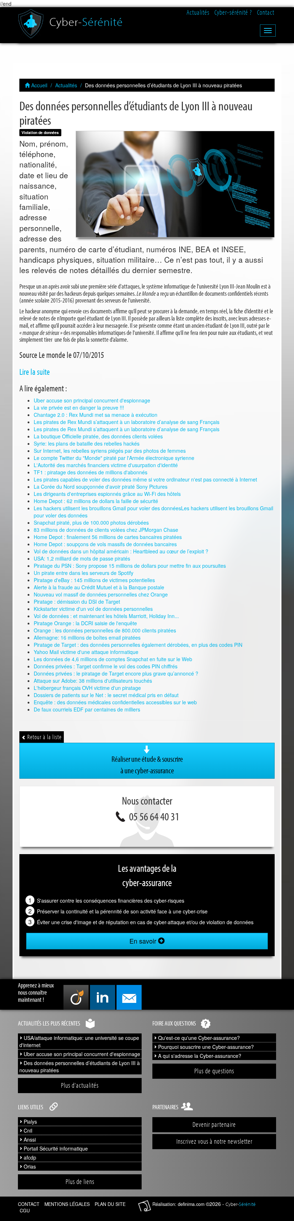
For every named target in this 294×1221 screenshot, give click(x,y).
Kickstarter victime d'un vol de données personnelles (93, 608)
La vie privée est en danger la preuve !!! (79, 407)
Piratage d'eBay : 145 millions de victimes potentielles (94, 580)
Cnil (27, 1130)
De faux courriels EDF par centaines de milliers (87, 709)
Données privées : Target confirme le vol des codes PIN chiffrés (105, 666)
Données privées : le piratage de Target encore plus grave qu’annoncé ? (116, 673)
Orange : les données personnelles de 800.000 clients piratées (105, 630)
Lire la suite (34, 372)
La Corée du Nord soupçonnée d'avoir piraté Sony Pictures (100, 486)
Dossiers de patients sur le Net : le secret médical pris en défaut (106, 695)
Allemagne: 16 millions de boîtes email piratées (87, 637)
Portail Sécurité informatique (55, 1148)
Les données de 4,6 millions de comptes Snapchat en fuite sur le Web (113, 659)
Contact (265, 12)
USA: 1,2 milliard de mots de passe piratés (82, 558)
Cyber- (86, 18)
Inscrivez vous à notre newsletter (214, 1141)
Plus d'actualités (80, 1085)
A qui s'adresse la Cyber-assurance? (199, 1055)
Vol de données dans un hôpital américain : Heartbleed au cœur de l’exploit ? (121, 551)
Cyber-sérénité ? (233, 12)
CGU (25, 1210)
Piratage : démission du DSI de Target (77, 601)
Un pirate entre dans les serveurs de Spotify (83, 572)
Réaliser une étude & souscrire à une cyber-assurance (147, 764)
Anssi (29, 1139)
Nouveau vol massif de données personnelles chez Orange (101, 594)
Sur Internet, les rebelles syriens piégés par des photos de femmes (110, 450)
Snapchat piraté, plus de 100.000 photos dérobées (91, 522)
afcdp (29, 1157)
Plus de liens (80, 1181)
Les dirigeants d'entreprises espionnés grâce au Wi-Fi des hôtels (107, 493)
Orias (29, 1166)
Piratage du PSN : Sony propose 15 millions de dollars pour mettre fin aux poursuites (130, 565)
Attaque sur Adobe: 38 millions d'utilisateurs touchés (93, 680)
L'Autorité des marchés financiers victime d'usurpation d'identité (106, 465)
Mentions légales (67, 1204)
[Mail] (129, 997)
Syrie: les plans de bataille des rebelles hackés (86, 443)
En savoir (143, 940)
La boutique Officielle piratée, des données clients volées (98, 436)
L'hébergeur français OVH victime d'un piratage (87, 687)
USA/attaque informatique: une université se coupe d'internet (79, 1041)
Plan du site (110, 1204)
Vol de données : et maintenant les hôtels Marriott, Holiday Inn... (106, 615)
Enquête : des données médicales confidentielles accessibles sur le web (115, 702)
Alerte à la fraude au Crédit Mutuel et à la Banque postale (99, 587)
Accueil (38, 85)
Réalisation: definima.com (178, 1204)
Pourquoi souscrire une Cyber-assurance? (205, 1046)
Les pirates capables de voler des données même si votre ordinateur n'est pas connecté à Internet (145, 479)
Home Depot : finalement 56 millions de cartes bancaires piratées (108, 536)
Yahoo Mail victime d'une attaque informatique (86, 651)
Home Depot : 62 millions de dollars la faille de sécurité (96, 500)
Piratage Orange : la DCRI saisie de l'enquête (85, 623)
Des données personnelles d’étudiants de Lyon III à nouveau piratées (79, 1066)
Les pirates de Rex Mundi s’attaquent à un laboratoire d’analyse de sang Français (126, 421)
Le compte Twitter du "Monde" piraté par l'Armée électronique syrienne (114, 457)
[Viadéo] (76, 997)
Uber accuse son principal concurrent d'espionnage (92, 400)
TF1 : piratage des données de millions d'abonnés (90, 472)
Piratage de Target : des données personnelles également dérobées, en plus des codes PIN (138, 644)
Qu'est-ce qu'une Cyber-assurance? (198, 1037)
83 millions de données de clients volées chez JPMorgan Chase (106, 529)
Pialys (29, 1121)
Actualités (197, 12)
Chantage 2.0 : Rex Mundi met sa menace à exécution (95, 414)
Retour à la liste (44, 737)
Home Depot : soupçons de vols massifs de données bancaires (105, 544)
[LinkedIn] (102, 997)
